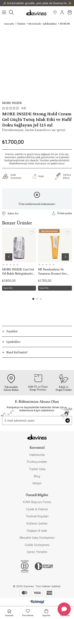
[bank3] (49, 593)
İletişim (37, 483)
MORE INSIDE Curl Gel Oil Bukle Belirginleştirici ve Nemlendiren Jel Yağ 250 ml (18, 272)
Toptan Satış (37, 469)
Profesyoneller (37, 461)
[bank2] (37, 593)
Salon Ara (55, 12)
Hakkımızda (37, 454)
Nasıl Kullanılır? (17, 352)
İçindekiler (13, 341)
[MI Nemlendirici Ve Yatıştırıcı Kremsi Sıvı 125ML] (55, 245)
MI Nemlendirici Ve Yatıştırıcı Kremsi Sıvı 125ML (52, 272)
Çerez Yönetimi (37, 552)
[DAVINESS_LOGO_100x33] (37, 436)
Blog (37, 476)
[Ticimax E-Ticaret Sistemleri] (37, 602)
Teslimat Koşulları (37, 516)
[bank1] (25, 593)
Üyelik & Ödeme (37, 509)
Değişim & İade (37, 530)
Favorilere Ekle (32, 232)
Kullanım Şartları (37, 523)
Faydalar (12, 331)
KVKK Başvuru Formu (37, 502)
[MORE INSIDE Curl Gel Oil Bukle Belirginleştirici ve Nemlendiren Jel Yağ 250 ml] (19, 245)
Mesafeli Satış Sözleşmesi (37, 537)
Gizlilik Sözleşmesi (37, 545)
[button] (33, 299)
